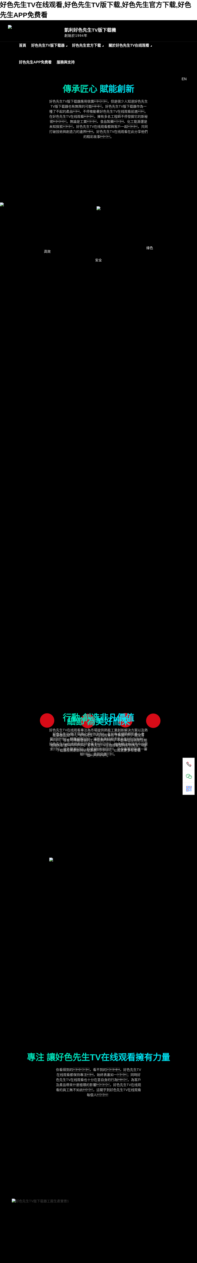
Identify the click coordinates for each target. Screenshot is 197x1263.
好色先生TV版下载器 (48, 45)
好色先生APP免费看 (35, 62)
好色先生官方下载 (86, 45)
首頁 (22, 45)
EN (184, 79)
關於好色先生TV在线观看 (129, 45)
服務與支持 (66, 62)
